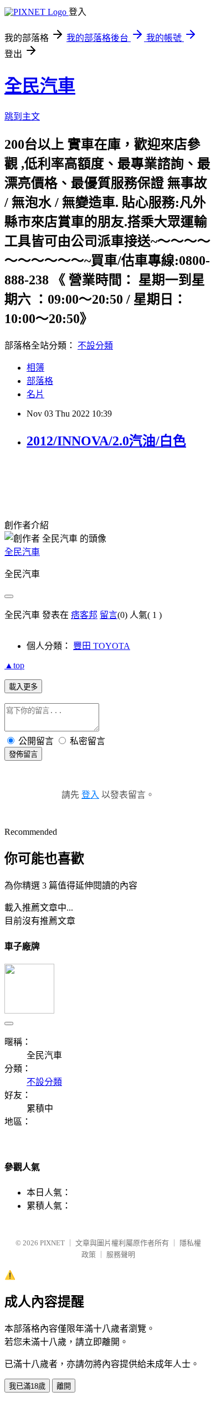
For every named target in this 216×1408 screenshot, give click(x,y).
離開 (63, 1386)
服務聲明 (120, 1254)
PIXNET (52, 1243)
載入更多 (23, 687)
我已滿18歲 (27, 1386)
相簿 (35, 367)
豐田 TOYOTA (101, 646)
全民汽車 (39, 86)
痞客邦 (84, 615)
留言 (108, 615)
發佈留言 (23, 754)
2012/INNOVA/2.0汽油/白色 (106, 441)
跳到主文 (22, 116)
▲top (14, 665)
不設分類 (95, 345)
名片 (35, 394)
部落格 (40, 381)
